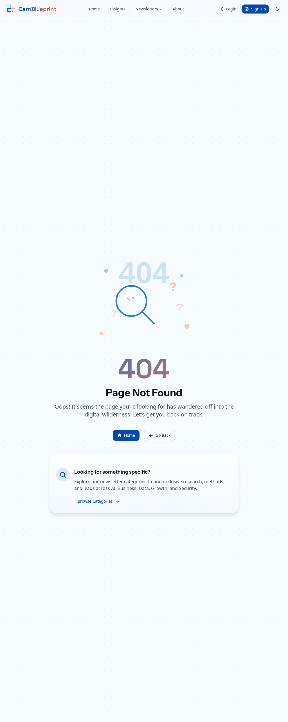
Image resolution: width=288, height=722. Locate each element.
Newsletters (147, 9)
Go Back (163, 435)
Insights (117, 9)
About (178, 9)
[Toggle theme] (277, 9)
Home (94, 9)
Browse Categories (95, 501)
